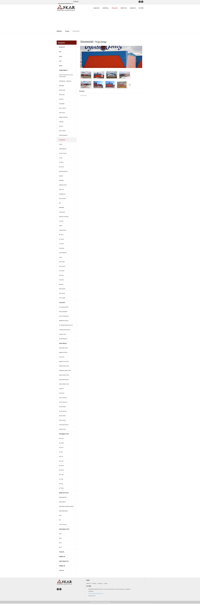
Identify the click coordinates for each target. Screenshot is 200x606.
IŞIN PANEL (61, 180)
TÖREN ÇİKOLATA (62, 148)
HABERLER (133, 8)
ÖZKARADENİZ (62, 139)
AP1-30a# (61, 488)
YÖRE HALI (61, 121)
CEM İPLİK (61, 99)
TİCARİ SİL (61, 552)
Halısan (60, 225)
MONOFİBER (61, 85)
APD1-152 (61, 456)
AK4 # (60, 547)
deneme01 (61, 388)
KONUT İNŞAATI (63, 343)
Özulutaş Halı (62, 212)
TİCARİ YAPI (62, 302)
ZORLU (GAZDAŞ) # (63, 311)
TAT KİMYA (61, 162)
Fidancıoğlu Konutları (63, 424)
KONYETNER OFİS (63, 497)
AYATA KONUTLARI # (63, 348)
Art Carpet (61, 239)
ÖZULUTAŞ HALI (62, 198)
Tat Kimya (61, 243)
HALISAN (61, 176)
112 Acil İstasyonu (63, 524)
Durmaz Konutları (63, 411)
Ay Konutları (61, 393)
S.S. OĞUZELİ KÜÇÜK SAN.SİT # (66, 325)
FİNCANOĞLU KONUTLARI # (65, 370)
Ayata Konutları (62, 420)
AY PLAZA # (61, 357)
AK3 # (60, 542)
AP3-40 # (61, 447)
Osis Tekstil (61, 270)
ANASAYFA (96, 8)
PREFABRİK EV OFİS (64, 434)
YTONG (60, 157)
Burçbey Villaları (62, 406)
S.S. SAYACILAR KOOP (63, 307)
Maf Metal (61, 234)
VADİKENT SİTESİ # (63, 352)
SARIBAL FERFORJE (63, 117)
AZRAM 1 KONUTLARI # (64, 384)
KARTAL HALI (62, 94)
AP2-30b (61, 483)
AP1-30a (61, 452)
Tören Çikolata (62, 297)
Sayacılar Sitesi (62, 334)
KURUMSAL (106, 8)
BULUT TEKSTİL (62, 108)
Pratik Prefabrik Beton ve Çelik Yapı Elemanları (66, 75)
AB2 (60, 520)
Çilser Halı (61, 275)
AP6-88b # (61, 465)
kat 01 (60, 65)
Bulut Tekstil (62, 261)
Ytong (60, 257)
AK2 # (60, 538)
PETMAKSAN (61, 103)
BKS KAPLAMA (62, 90)
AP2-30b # (61, 443)
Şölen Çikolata (62, 288)
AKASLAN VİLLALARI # (64, 379)
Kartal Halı (61, 279)
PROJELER (114, 8)
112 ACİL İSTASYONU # (64, 316)
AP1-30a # (61, 438)
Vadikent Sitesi (62, 429)
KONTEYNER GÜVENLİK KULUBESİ (66, 506)
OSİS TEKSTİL (62, 112)
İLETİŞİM (141, 8)
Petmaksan (61, 248)
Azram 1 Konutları (63, 397)
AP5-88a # (61, 470)
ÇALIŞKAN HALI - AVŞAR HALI (65, 81)
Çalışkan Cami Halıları (64, 216)
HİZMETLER (124, 8)
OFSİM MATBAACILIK (63, 135)
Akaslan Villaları (62, 415)
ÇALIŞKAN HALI (62, 194)
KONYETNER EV (62, 501)
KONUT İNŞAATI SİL (64, 561)
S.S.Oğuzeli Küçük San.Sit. (65, 329)
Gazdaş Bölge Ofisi (63, 338)
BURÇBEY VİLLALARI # (64, 361)
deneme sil (62, 47)
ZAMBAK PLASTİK (62, 185)
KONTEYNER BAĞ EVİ (63, 511)
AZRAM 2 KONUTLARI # (64, 375)
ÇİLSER (60, 144)
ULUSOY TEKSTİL (63, 153)
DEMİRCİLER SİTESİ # (63, 320)
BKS (60, 203)
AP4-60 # (61, 474)
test (60, 51)
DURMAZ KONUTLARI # (64, 366)
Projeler (67, 31)
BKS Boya (61, 284)
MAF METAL (61, 166)
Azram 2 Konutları (63, 402)
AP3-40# (61, 479)
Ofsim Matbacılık (62, 252)
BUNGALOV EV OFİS (64, 492)
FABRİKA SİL (62, 556)
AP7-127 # (61, 461)
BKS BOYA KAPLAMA (63, 171)
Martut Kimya (62, 293)
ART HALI (61, 126)
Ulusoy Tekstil (62, 266)
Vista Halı (61, 221)
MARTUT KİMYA (62, 130)
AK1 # (60, 533)
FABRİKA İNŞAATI (63, 70)
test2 (60, 56)
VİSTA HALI (61, 189)
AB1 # (60, 515)
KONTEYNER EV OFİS (64, 529)
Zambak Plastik (62, 230)
